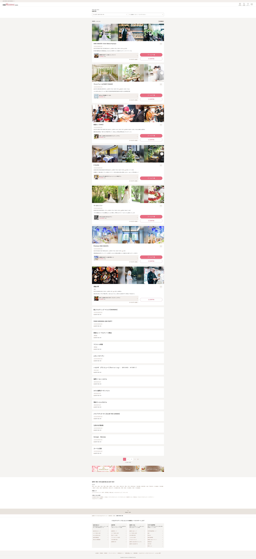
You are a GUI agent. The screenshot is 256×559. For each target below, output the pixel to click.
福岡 (114, 515)
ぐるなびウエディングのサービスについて (146, 553)
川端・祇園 (138, 486)
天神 (93, 486)
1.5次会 (106, 497)
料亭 (103, 492)
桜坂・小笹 (122, 486)
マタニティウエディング (142, 497)
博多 (126, 486)
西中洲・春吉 (133, 486)
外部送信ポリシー (121, 553)
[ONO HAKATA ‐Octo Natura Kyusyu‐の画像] (128, 32)
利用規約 (101, 553)
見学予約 (152, 58)
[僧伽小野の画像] (128, 275)
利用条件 (105, 553)
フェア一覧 (152, 54)
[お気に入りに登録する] (160, 43)
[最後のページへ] (137, 459)
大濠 (114, 486)
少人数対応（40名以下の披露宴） (97, 497)
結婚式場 (110, 515)
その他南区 (156, 486)
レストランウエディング (96, 492)
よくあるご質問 (158, 553)
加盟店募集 (135, 553)
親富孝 (111, 486)
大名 (96, 486)
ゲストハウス (125, 492)
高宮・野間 (143, 486)
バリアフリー (150, 497)
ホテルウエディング (118, 492)
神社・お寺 (111, 492)
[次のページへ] (134, 459)
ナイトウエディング (121, 497)
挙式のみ (135, 497)
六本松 (117, 486)
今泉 (101, 486)
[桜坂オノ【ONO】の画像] (128, 113)
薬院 (107, 486)
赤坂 (98, 486)
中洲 (128, 486)
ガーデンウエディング (113, 497)
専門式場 (106, 492)
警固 (104, 486)
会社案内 (97, 553)
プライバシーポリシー (112, 553)
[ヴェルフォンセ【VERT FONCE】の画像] (128, 73)
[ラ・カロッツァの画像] (128, 194)
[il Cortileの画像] (128, 154)
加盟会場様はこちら (128, 553)
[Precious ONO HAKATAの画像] (128, 234)
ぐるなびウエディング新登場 (97, 498)
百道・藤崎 (161, 486)
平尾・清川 (151, 486)
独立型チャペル (129, 497)
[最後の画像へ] (161, 32)
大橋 (147, 486)
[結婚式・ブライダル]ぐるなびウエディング (99, 515)
